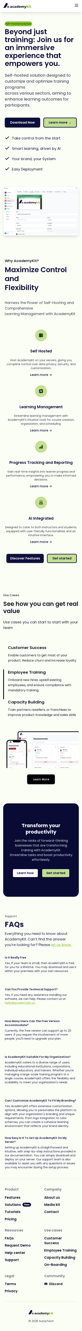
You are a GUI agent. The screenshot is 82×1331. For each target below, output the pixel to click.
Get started (61, 558)
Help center (15, 1252)
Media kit (52, 1204)
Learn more (60, 122)
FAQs (9, 1238)
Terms (10, 1284)
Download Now (22, 122)
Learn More (41, 779)
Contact (51, 1211)
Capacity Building (59, 1257)
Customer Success (53, 1240)
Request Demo (18, 1245)
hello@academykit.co (20, 1003)
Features (12, 1197)
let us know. (61, 944)
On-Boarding (55, 1264)
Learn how (25, 873)
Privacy (11, 1291)
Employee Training (60, 1250)
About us (52, 1197)
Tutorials (12, 1211)
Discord (55, 1284)
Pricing (11, 1219)
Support (12, 1259)
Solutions (17, 1204)
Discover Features (25, 558)
